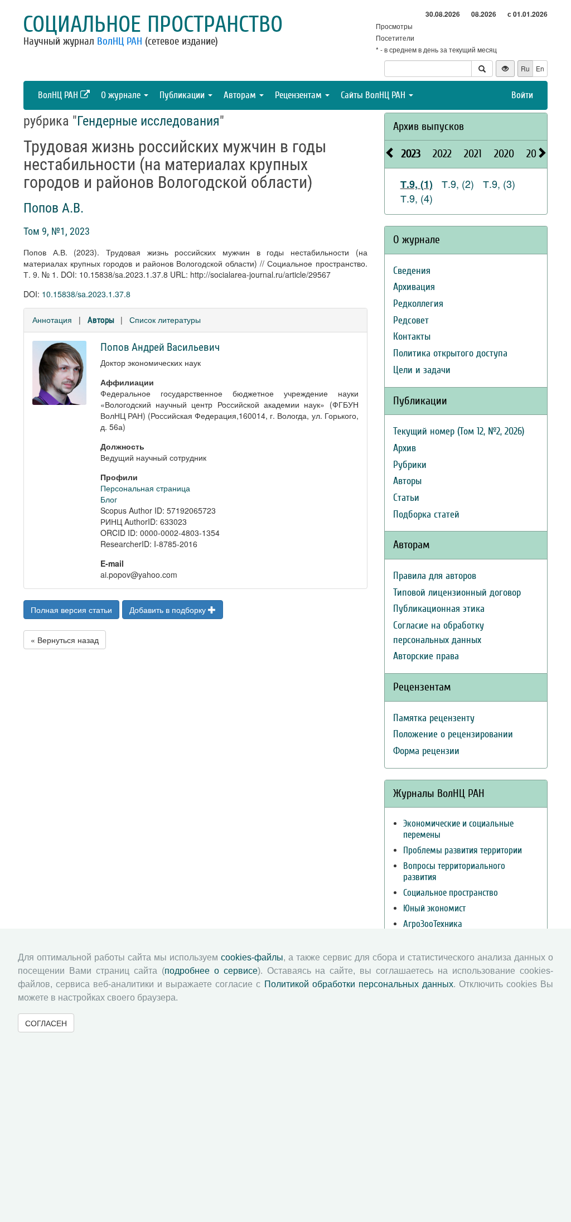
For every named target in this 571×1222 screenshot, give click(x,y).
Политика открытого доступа (450, 353)
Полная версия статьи (71, 609)
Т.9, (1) (416, 184)
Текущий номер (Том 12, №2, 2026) (458, 431)
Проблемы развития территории (462, 850)
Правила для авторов (434, 576)
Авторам (241, 95)
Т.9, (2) (458, 183)
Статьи (406, 498)
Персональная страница (145, 488)
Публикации (183, 95)
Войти (522, 95)
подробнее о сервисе (211, 970)
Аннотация (52, 319)
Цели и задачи (422, 370)
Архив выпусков (428, 126)
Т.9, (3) (499, 183)
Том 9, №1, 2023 (56, 231)
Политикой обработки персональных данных (358, 984)
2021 (473, 153)
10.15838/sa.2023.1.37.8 (86, 294)
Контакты (411, 336)
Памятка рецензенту (434, 718)
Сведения (411, 271)
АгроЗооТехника (432, 924)
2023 (410, 153)
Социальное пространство (153, 24)
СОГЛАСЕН (46, 1022)
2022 (442, 153)
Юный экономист (434, 908)
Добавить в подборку (168, 609)
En (540, 68)
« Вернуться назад (65, 639)
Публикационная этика (439, 609)
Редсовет (411, 320)
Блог (108, 499)
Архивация (414, 287)
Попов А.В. (53, 208)
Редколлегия (418, 304)
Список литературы (165, 319)
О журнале (122, 95)
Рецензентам (299, 95)
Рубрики (410, 465)
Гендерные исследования (148, 121)
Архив (404, 448)
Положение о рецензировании (453, 734)
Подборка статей (426, 514)
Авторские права (426, 656)
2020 (504, 153)
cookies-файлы (252, 957)
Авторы (101, 320)
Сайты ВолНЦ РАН (374, 95)
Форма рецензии (426, 751)
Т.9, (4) (416, 198)
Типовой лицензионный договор (457, 592)
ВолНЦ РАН (119, 41)
